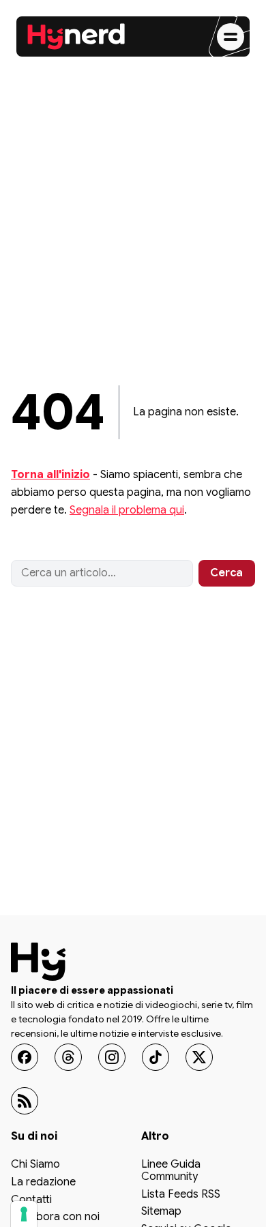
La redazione (43, 1183)
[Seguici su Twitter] (199, 1057)
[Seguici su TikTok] (155, 1057)
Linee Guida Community (171, 1171)
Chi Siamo (35, 1165)
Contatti (31, 1200)
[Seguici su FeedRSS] (24, 1100)
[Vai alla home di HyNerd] (76, 36)
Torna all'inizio (50, 475)
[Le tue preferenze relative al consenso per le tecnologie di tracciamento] (24, 1214)
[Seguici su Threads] (68, 1057)
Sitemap (161, 1212)
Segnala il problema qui (127, 510)
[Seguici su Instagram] (111, 1057)
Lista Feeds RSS (180, 1195)
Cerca (226, 573)
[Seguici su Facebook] (24, 1057)
